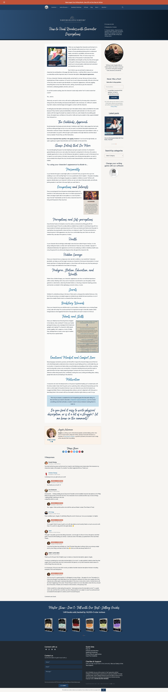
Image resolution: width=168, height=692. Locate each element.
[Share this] (66, 452)
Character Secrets (119, 30)
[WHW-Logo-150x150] (47, 7)
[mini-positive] (91, 625)
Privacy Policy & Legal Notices (94, 654)
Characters (115, 31)
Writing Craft (119, 34)
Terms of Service (74, 682)
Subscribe (114, 97)
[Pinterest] (54, 649)
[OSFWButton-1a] (114, 173)
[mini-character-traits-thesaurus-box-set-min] (118, 625)
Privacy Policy (67, 682)
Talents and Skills (112, 34)
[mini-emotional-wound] (50, 625)
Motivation (107, 33)
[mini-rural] (77, 625)
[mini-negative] (104, 625)
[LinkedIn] (52, 649)
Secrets (73, 290)
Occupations (113, 33)
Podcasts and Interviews (92, 650)
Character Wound (108, 31)
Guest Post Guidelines (91, 656)
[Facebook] (46, 649)
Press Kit (88, 649)
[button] (68, 7)
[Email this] (63, 452)
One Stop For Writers (69, 436)
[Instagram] (49, 649)
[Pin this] (80, 452)
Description (120, 31)
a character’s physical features (78, 400)
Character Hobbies (110, 30)
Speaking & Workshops (92, 652)
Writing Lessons (108, 36)
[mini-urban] (63, 625)
